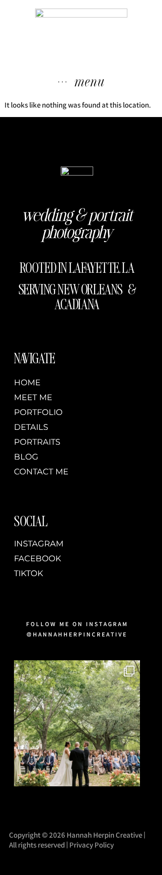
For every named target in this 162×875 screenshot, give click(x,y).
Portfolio (38, 412)
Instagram (38, 543)
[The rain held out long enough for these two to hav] (77, 723)
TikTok (28, 573)
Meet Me (33, 397)
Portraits (37, 442)
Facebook (37, 558)
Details (31, 427)
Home (27, 382)
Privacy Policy (91, 845)
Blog (26, 457)
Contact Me (41, 471)
